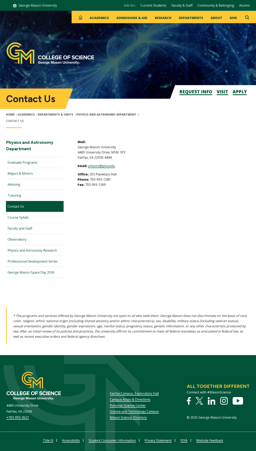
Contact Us (16, 206)
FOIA (183, 440)
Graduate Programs (22, 162)
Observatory (17, 239)
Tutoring (14, 195)
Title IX (48, 440)
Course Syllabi (18, 217)
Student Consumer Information (112, 440)
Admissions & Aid (131, 18)
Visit (222, 92)
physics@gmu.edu (101, 166)
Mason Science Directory (128, 417)
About (216, 18)
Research (163, 18)
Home (10, 114)
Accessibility (71, 440)
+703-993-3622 (17, 417)
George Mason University (38, 5)
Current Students (153, 5)
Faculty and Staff (20, 228)
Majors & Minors (20, 173)
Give (233, 18)
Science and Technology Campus (134, 411)
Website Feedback (209, 440)
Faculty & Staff (182, 5)
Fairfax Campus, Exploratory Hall (134, 393)
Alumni (244, 5)
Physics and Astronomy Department (106, 114)
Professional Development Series (33, 261)
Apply (240, 92)
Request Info (195, 92)
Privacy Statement (158, 440)
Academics (99, 18)
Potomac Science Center (128, 405)
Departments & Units (55, 114)
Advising (14, 184)
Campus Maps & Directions (130, 399)
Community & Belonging (216, 5)
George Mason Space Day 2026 (31, 272)
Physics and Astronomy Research (32, 250)
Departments (191, 18)
